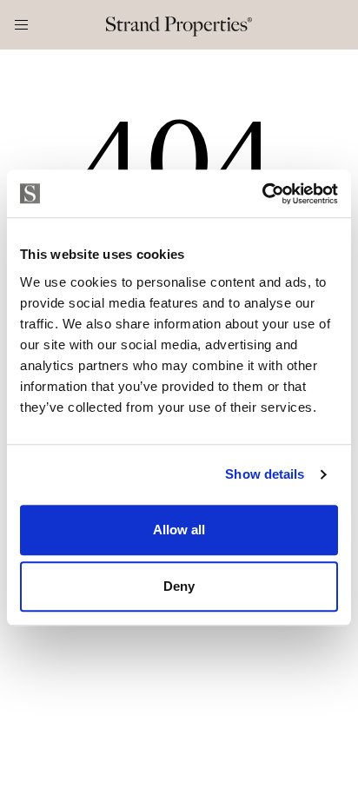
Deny (179, 586)
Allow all (179, 529)
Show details (264, 474)
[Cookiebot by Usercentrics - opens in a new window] (262, 193)
